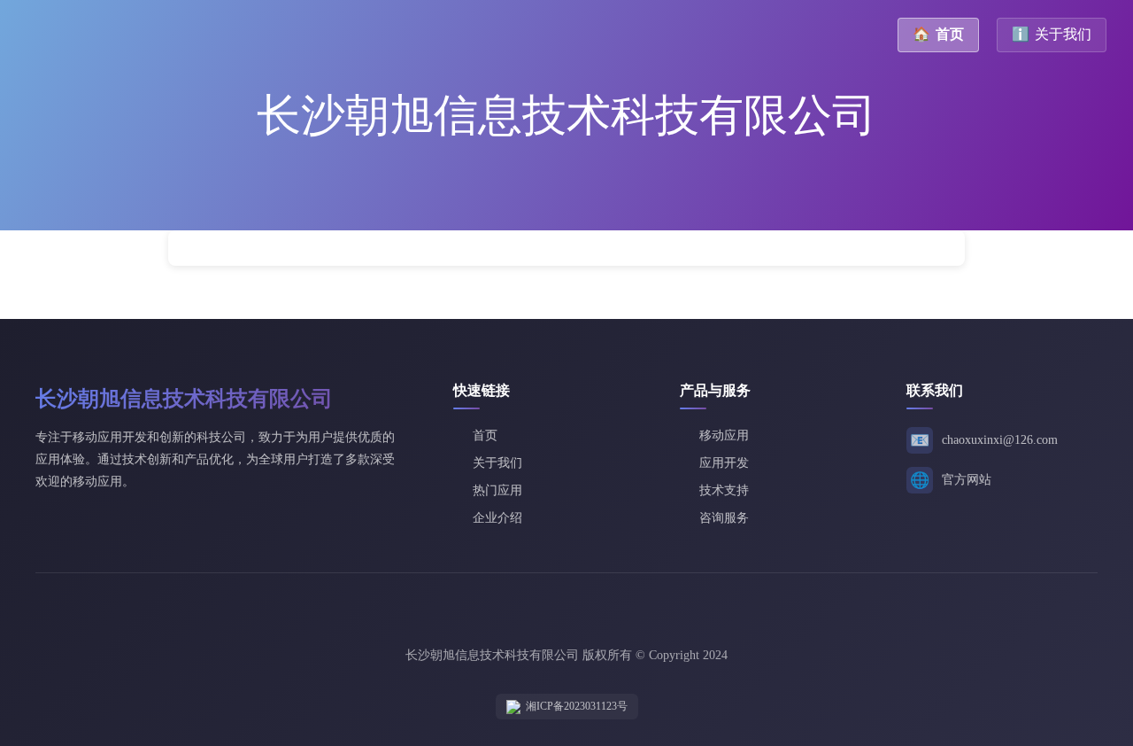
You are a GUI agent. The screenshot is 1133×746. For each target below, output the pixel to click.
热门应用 (497, 490)
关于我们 (1051, 34)
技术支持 (724, 490)
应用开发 (724, 463)
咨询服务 (724, 518)
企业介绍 (497, 518)
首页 (938, 34)
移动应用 (724, 435)
